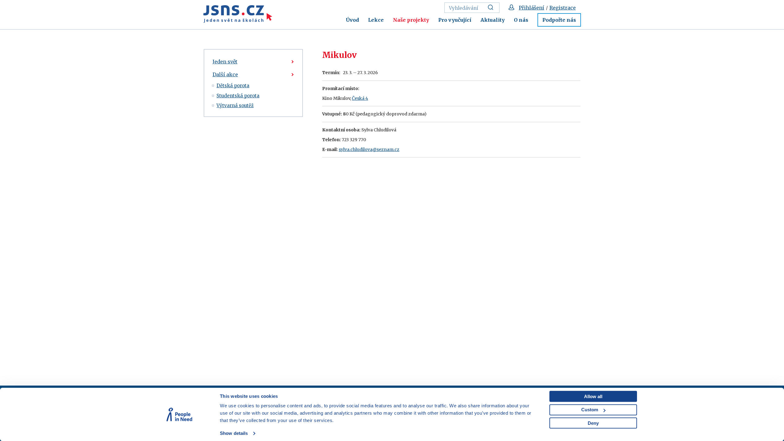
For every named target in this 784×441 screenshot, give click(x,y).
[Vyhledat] (492, 7)
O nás (521, 20)
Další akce (225, 74)
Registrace (562, 8)
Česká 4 (360, 98)
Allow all (593, 396)
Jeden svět (225, 61)
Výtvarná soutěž (235, 105)
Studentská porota (238, 96)
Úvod (352, 20)
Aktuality (493, 20)
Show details (234, 433)
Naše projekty (411, 20)
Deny (593, 423)
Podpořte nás (559, 20)
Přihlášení (531, 8)
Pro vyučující (454, 20)
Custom (589, 409)
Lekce (376, 20)
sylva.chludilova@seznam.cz (369, 149)
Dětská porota (233, 86)
